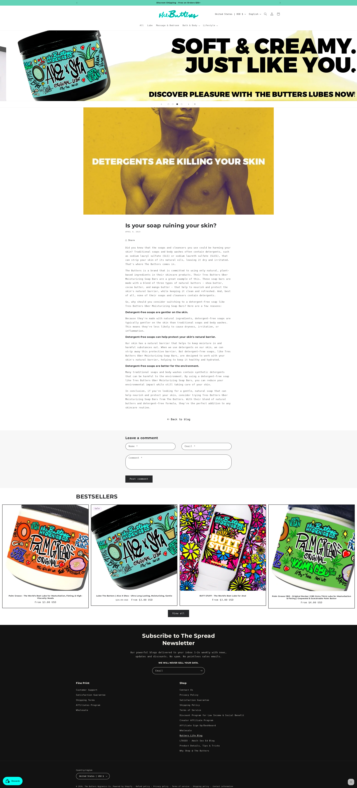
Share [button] (131, 240)
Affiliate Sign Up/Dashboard (198, 725)
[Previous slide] (161, 104)
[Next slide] (188, 104)
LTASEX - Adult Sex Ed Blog (197, 740)
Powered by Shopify (122, 786)
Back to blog (180, 419)
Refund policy (143, 786)
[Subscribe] (201, 670)
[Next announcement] (280, 3)
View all (178, 613)
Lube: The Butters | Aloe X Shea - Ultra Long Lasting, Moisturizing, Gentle (134, 596)
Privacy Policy (189, 695)
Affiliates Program (88, 705)
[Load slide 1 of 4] (168, 104)
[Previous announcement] (77, 3)
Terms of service (180, 786)
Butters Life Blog (191, 735)
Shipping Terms (85, 700)
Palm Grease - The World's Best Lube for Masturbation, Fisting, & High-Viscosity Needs (45, 597)
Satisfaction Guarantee (91, 695)
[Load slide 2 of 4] (173, 104)
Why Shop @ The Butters (194, 750)
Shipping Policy (190, 705)
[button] (191, 25)
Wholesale (82, 710)
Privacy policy (160, 786)
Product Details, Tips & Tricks (200, 745)
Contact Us (186, 690)
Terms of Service (190, 710)
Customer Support (86, 690)
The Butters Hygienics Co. (98, 786)
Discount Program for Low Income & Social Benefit (212, 715)
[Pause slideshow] (196, 104)
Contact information (223, 786)
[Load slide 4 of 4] (181, 104)
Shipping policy (201, 786)
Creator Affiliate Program (196, 720)
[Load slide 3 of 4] (177, 104)
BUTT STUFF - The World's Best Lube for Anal (223, 596)
